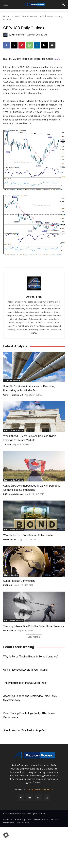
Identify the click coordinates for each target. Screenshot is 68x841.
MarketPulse (9, 630)
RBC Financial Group (13, 494)
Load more (33, 636)
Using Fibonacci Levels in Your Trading (25, 669)
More (57, 59)
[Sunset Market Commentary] (34, 561)
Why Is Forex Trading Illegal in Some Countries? (30, 656)
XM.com (7, 444)
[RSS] (38, 797)
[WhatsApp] (29, 45)
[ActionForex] (6, 35)
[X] (14, 45)
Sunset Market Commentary (19, 580)
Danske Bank (9, 539)
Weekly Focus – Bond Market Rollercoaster (28, 535)
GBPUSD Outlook (38, 16)
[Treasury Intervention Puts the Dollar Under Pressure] (34, 607)
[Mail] (29, 797)
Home (6, 16)
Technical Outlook (19, 16)
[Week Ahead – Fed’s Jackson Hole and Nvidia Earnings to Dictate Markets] (34, 416)
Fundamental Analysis (13, 430)
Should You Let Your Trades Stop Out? (25, 730)
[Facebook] (6, 45)
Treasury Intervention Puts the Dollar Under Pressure (33, 626)
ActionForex (18, 35)
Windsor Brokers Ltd (13, 395)
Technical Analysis (12, 381)
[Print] (52, 45)
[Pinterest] (21, 45)
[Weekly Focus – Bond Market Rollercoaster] (34, 516)
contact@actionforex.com (40, 789)
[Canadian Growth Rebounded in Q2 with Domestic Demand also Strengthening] (34, 466)
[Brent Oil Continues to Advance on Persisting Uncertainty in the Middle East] (34, 367)
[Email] (44, 45)
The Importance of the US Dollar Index (25, 682)
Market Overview (11, 575)
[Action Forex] (34, 5)
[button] (6, 835)
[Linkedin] (37, 45)
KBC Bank (7, 585)
